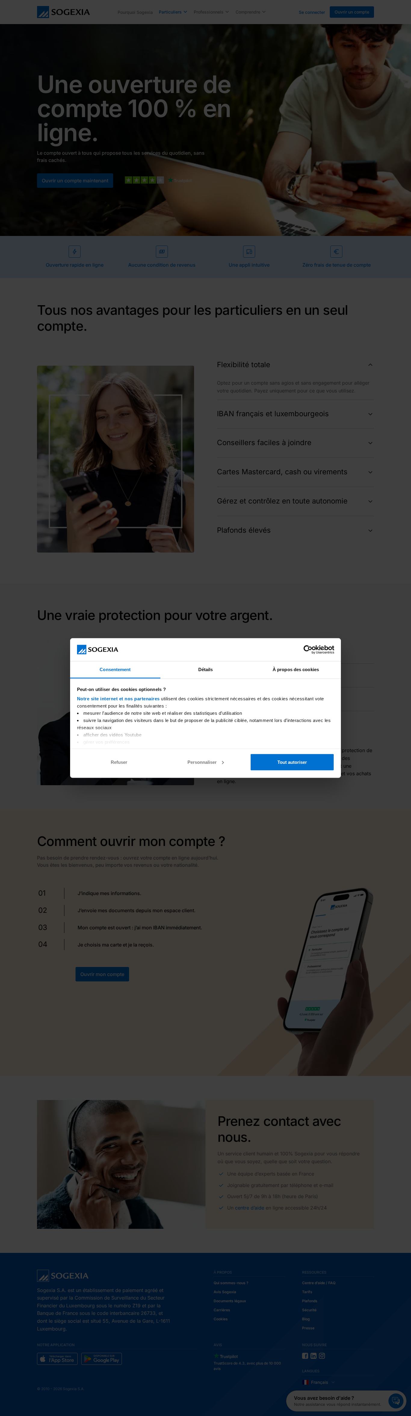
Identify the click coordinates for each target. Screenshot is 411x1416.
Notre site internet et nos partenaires (118, 698)
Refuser (119, 761)
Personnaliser (202, 761)
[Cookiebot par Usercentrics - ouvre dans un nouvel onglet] (308, 649)
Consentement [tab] (115, 669)
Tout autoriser (292, 761)
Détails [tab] (205, 669)
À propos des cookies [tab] (296, 669)
